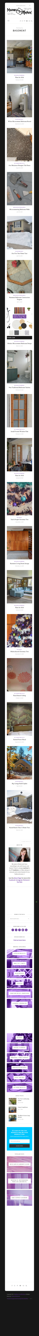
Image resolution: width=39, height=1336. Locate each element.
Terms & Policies (15, 1296)
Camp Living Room (23, 1107)
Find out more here (20, 940)
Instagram (19, 880)
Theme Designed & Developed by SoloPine (17, 1298)
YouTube (19, 882)
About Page (17, 878)
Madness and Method (19, 1294)
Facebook (12, 880)
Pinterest (26, 880)
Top (31, 1298)
